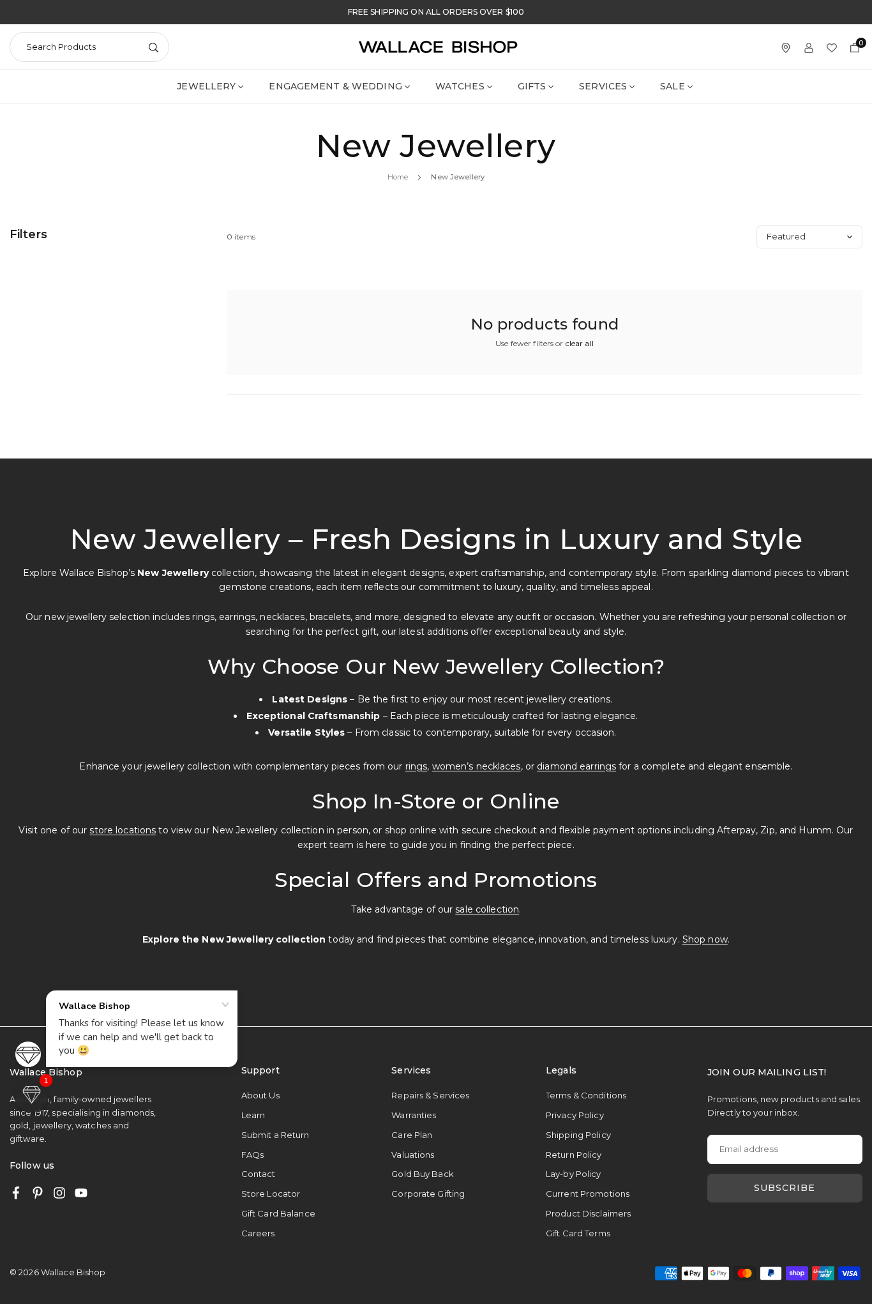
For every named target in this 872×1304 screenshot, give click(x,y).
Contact (258, 1174)
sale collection (487, 909)
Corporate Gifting (428, 1193)
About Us (260, 1095)
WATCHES (460, 86)
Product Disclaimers (588, 1213)
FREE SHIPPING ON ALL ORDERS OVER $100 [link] (436, 12)
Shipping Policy (578, 1135)
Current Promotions (587, 1193)
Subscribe (784, 1188)
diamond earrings (576, 766)
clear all (580, 343)
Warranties (413, 1115)
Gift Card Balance (278, 1213)
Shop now (705, 939)
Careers (258, 1233)
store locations (122, 830)
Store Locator (271, 1193)
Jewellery (206, 86)
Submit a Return (275, 1135)
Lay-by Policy (573, 1174)
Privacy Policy (575, 1115)
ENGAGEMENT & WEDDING (335, 86)
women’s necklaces (476, 766)
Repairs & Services (430, 1095)
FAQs (252, 1154)
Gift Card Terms (578, 1233)
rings (416, 766)
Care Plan (411, 1135)
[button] (31, 1094)
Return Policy (574, 1154)
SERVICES (603, 86)
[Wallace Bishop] (438, 46)
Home (397, 176)
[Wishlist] (831, 46)
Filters (28, 234)
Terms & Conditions (586, 1095)
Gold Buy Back (422, 1174)
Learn (253, 1115)
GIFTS (532, 86)
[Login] (808, 46)
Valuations (412, 1154)
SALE (672, 86)
